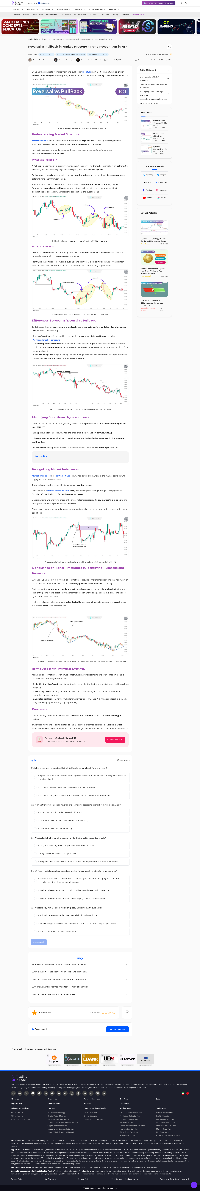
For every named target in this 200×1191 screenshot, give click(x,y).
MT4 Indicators (17, 1113)
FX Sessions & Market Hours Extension (62, 1122)
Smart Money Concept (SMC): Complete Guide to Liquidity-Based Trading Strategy (160, 122)
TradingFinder (33, 39)
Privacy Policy (17, 1179)
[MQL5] (20, 1093)
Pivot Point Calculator (129, 1132)
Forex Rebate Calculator (166, 1119)
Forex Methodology (92, 1099)
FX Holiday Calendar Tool (130, 1116)
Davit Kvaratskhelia (45, 60)
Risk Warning (50, 1179)
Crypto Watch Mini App (56, 1116)
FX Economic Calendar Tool (131, 1113)
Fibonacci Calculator (128, 1135)
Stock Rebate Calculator (166, 1126)
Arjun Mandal (95, 60)
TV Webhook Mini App (56, 1113)
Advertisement (53, 1103)
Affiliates (87, 1103)
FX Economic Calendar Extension (60, 1129)
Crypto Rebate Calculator (166, 1122)
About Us (15, 1099)
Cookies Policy (83, 1179)
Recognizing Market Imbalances (153, 99)
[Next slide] (196, 27)
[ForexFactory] (84, 1093)
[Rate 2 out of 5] (106, 1012)
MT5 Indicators (17, 1116)
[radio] (80, 777)
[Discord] (65, 1093)
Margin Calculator (163, 1129)
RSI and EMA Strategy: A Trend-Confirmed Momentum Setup (154, 240)
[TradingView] (13, 1093)
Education (44, 39)
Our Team (124, 1099)
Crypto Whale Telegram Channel (60, 1132)
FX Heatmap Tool (127, 1122)
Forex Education (56, 39)
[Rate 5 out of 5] (114, 1012)
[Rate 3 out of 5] (109, 1012)
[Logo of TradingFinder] (17, 3)
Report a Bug (16, 1103)
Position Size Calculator (129, 1129)
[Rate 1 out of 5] (103, 1012)
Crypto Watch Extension (57, 1126)
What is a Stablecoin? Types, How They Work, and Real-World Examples (153, 271)
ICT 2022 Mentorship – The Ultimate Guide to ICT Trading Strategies (160, 148)
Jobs (158, 1099)
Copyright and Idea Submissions (125, 1179)
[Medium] (58, 1093)
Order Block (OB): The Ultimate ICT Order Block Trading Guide (159, 135)
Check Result (38, 942)
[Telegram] (46, 1093)
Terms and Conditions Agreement (174, 1179)
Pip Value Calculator (164, 1113)
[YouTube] (33, 1093)
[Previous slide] (3, 27)
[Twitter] (26, 1093)
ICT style (86, 72)
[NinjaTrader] (97, 1093)
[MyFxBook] (91, 1093)
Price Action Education (98, 54)
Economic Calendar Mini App (59, 1119)
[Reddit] (52, 1093)
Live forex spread (163, 1132)
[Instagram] (71, 1093)
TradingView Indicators (20, 1119)
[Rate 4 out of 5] (111, 1012)
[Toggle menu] (194, 1185)
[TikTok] (39, 1093)
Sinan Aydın (70, 60)
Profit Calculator (163, 1116)
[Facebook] (78, 1093)
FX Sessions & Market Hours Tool (169, 1135)
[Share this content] (169, 46)
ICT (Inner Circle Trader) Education (71, 54)
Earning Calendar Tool (129, 1119)
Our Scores (124, 1103)
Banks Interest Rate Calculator (132, 1126)
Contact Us (52, 1099)
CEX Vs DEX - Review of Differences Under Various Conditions (152, 303)
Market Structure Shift (58, 491)
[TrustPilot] (104, 1093)
